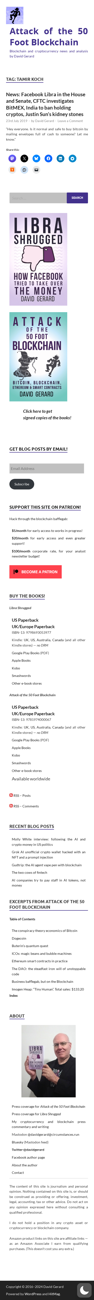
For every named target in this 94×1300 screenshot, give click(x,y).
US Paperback (25, 620)
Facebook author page (28, 1157)
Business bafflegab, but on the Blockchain (42, 981)
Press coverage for (48, 1106)
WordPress (33, 1294)
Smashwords (21, 676)
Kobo (16, 668)
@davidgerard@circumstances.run (53, 1134)
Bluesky (17, 1142)
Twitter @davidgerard (28, 1150)
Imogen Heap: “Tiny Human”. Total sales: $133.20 (48, 989)
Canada (58, 640)
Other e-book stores (27, 683)
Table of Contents (22, 919)
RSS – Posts (22, 795)
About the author (25, 1165)
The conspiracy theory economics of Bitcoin (44, 931)
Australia (43, 640)
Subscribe (21, 484)
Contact (18, 1172)
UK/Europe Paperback (33, 626)
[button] (84, 1290)
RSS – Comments (26, 806)
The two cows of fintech (29, 872)
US (33, 640)
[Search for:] (48, 198)
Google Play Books (26, 653)
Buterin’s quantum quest (30, 946)
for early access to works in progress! (47, 531)
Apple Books (21, 660)
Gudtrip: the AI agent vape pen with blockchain (47, 865)
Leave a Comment (70, 121)
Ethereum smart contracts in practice (39, 961)
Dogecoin (19, 938)
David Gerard (44, 121)
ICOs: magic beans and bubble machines (42, 953)
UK (26, 640)
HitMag (54, 1294)
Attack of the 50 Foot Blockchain (49, 36)
